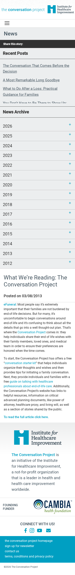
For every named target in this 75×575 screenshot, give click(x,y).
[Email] (48, 530)
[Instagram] (32, 530)
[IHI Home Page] (60, 9)
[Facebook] (25, 530)
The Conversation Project (23, 9)
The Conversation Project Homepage (28, 541)
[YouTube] (39, 530)
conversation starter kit (20, 363)
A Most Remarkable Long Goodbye (31, 80)
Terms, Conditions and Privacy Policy (29, 556)
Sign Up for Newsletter (19, 546)
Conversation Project (32, 332)
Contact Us (12, 551)
